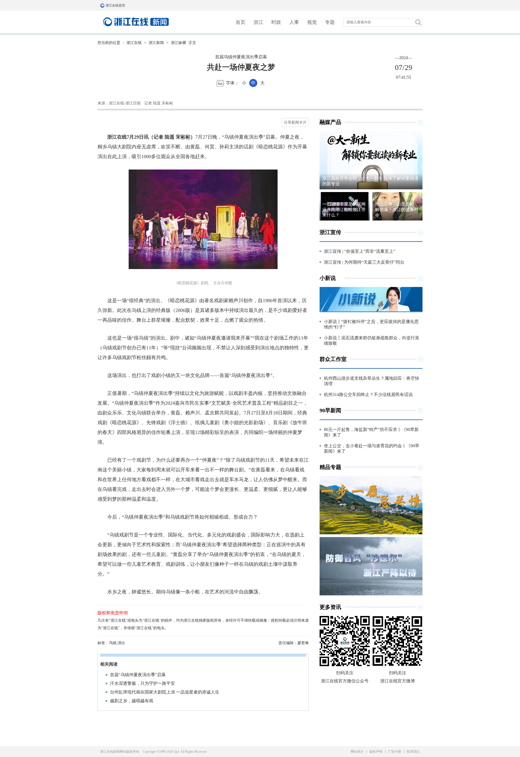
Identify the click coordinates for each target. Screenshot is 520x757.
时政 (276, 22)
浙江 (258, 22)
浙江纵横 (178, 43)
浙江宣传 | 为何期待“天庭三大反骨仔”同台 (364, 262)
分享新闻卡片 (295, 122)
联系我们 (413, 751)
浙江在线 (134, 43)
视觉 (312, 22)
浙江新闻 (156, 43)
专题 (330, 22)
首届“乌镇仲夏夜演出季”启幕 (138, 674)
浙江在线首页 (103, 5)
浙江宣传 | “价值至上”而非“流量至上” (359, 251)
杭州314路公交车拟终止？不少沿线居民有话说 (368, 394)
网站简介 (357, 751)
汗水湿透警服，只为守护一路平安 (142, 683)
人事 (294, 22)
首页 (240, 22)
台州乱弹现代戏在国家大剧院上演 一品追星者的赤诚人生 (164, 692)
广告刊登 (394, 751)
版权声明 (375, 751)
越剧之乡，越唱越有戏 (131, 700)
